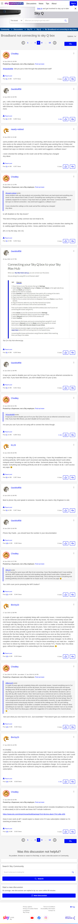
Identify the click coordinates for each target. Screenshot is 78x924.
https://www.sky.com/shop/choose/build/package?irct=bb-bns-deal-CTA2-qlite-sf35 (34, 814)
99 (6, 510)
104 (7, 781)
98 (6, 477)
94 (6, 241)
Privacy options (27, 906)
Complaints (26, 910)
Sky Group (26, 912)
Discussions (31, 3)
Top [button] (73, 907)
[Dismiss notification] (75, 8)
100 (7, 543)
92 (6, 119)
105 (7, 831)
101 (7, 594)
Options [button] (70, 36)
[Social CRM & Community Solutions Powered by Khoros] (70, 918)
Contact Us (51, 910)
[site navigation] (2, 3)
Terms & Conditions (49, 906)
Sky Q (39, 13)
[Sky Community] (14, 3)
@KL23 (8, 570)
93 (6, 166)
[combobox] (44, 20)
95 (6, 352)
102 (7, 656)
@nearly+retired (11, 193)
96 (6, 388)
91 (6, 79)
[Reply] (72, 79)
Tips (47, 3)
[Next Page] (55, 43)
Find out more (39, 64)
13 (50, 43)
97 (6, 434)
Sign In (73, 3)
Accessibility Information (48, 908)
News (41, 3)
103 (7, 727)
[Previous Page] (23, 43)
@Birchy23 (9, 683)
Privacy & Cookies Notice (30, 908)
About (54, 3)
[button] (73, 53)
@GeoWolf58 (8, 69)
